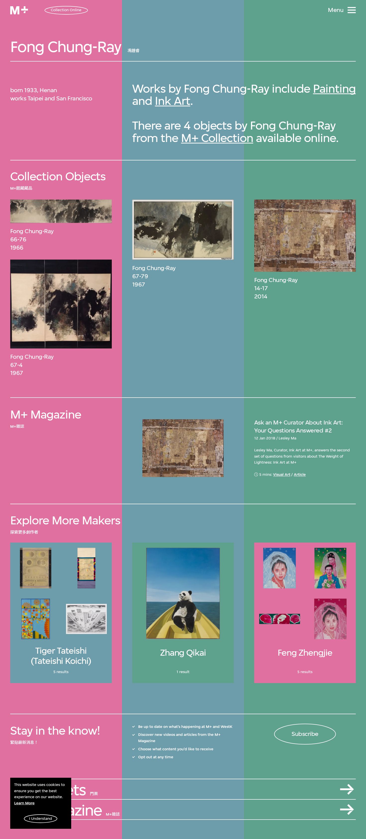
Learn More (24, 803)
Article (300, 474)
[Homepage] (19, 10)
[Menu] (352, 10)
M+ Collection (217, 138)
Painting (334, 88)
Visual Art (281, 474)
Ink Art (172, 101)
